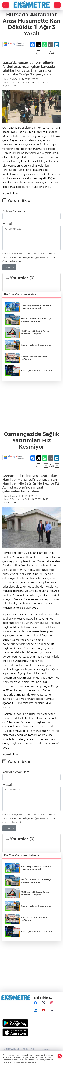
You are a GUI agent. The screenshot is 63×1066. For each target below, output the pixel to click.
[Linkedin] (35, 1010)
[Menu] (57, 5)
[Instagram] (52, 1003)
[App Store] (31, 1032)
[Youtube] (43, 1010)
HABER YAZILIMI (10, 1049)
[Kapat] (60, 1056)
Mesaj (7, 224)
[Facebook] (35, 1003)
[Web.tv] (52, 1010)
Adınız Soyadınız (15, 211)
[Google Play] (31, 1023)
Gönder (9, 267)
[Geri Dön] (5, 5)
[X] (43, 1003)
